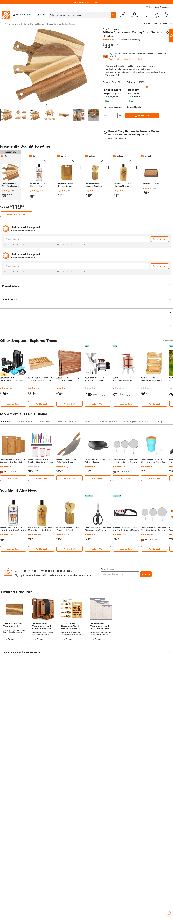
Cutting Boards (37, 24)
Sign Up (146, 574)
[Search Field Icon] (113, 15)
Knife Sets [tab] (45, 421)
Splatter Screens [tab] (108, 421)
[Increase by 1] (120, 115)
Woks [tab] (88, 421)
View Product (9, 639)
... (3, 24)
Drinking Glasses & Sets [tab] (136, 421)
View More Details (113, 75)
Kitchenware (12, 24)
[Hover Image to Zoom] (50, 66)
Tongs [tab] (161, 421)
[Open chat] (171, 35)
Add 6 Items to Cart (16, 214)
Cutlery (24, 24)
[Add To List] (163, 33)
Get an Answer (160, 239)
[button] (86, 285)
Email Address (107, 569)
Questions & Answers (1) (131, 40)
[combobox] (79, 14)
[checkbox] (30, 156)
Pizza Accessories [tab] (67, 421)
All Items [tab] (5, 421)
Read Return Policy (117, 138)
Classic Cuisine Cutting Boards (60, 24)
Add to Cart (143, 115)
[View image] (6, 115)
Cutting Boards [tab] (25, 421)
